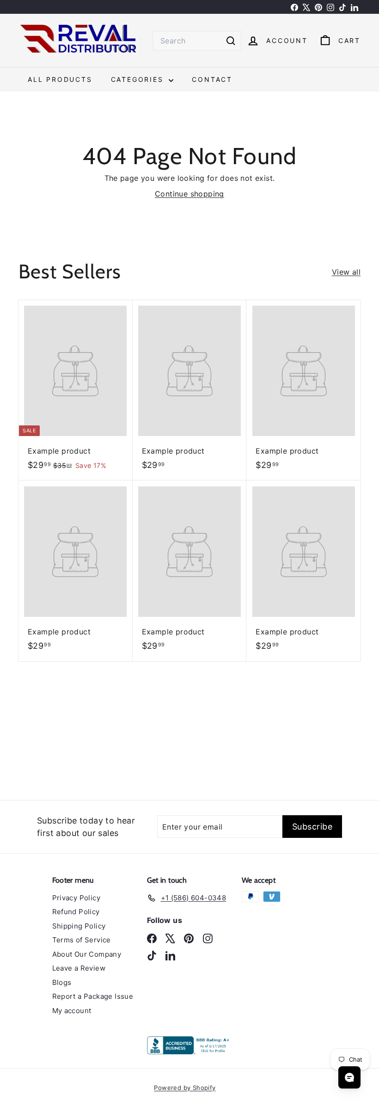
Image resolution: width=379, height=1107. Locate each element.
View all (346, 272)
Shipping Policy (79, 926)
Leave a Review (79, 968)
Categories (139, 79)
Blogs (62, 982)
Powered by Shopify (184, 1087)
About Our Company (87, 954)
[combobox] (197, 40)
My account (72, 1010)
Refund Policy (76, 911)
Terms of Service (81, 939)
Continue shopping (189, 193)
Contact (212, 79)
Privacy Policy (76, 897)
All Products (60, 79)
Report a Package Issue (93, 996)
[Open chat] (349, 1077)
